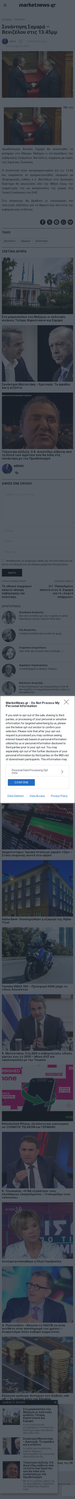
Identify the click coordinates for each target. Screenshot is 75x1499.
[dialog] (37, 749)
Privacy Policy (59, 795)
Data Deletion (16, 795)
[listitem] (37, 771)
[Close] (67, 703)
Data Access (37, 795)
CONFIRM (21, 782)
